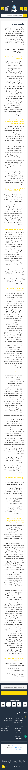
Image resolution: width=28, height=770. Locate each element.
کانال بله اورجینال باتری (18, 737)
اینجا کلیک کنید (7, 1)
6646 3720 (18, 728)
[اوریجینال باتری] (14, 9)
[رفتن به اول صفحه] (3, 766)
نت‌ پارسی (6, 767)
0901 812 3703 (4, 728)
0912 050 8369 (4, 730)
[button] (25, 8)
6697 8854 (18, 730)
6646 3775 (18, 732)
